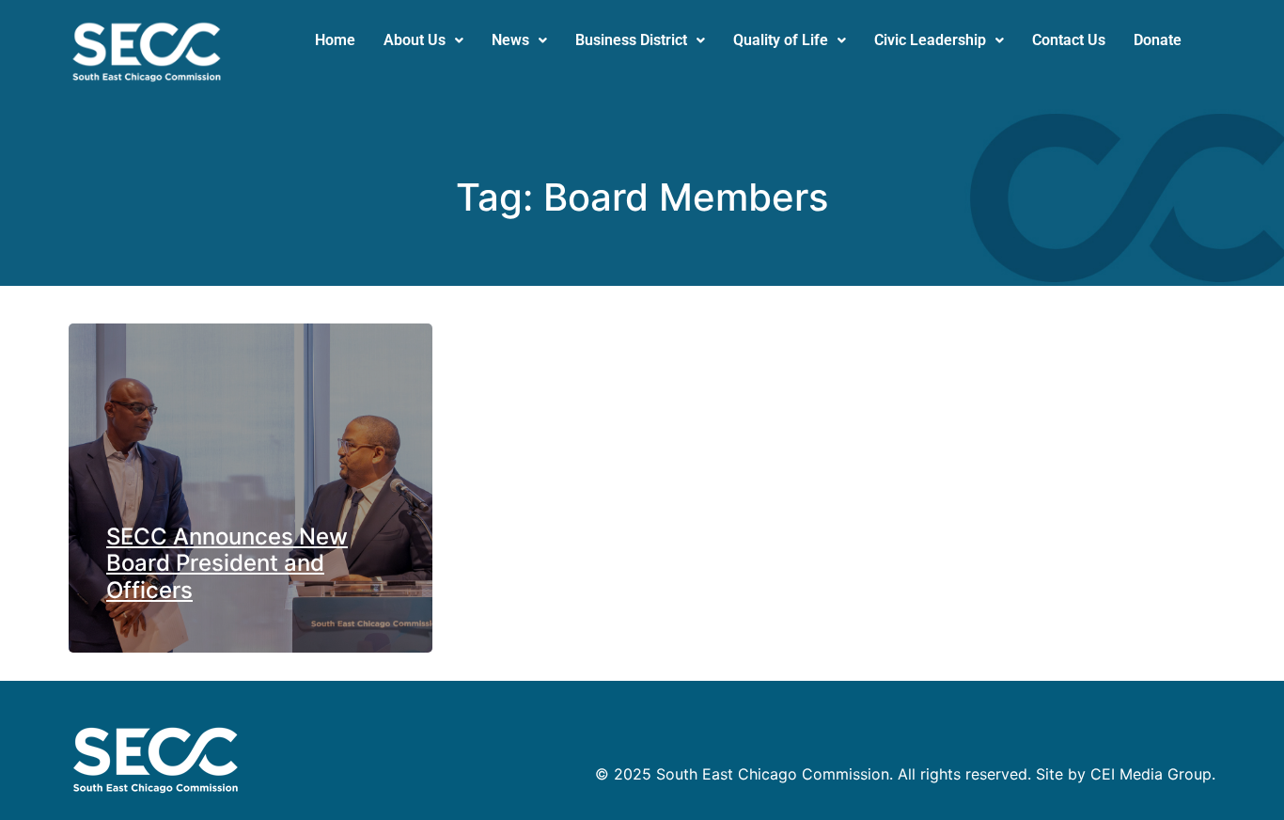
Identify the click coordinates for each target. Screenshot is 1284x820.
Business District (631, 40)
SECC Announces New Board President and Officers (227, 564)
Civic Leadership (930, 40)
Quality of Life (780, 40)
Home (335, 40)
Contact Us (1068, 40)
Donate (1158, 40)
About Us (415, 40)
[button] (423, 40)
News (510, 40)
